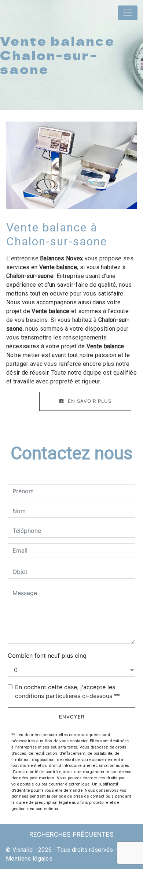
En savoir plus (88, 401)
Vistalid (22, 849)
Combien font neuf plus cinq (47, 655)
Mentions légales (29, 858)
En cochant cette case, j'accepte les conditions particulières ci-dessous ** (67, 691)
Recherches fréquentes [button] (71, 834)
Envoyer (71, 717)
